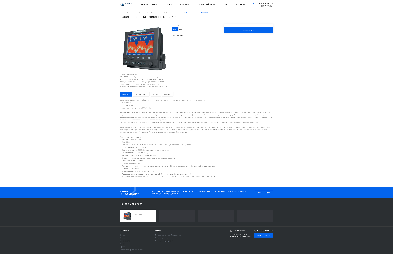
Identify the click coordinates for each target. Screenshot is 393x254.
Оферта (122, 247)
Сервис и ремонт (161, 238)
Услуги (158, 231)
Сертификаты (125, 241)
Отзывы (122, 238)
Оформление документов (164, 241)
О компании (125, 231)
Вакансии (123, 244)
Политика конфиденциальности (131, 250)
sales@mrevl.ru (239, 231)
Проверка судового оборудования (168, 235)
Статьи (122, 235)
